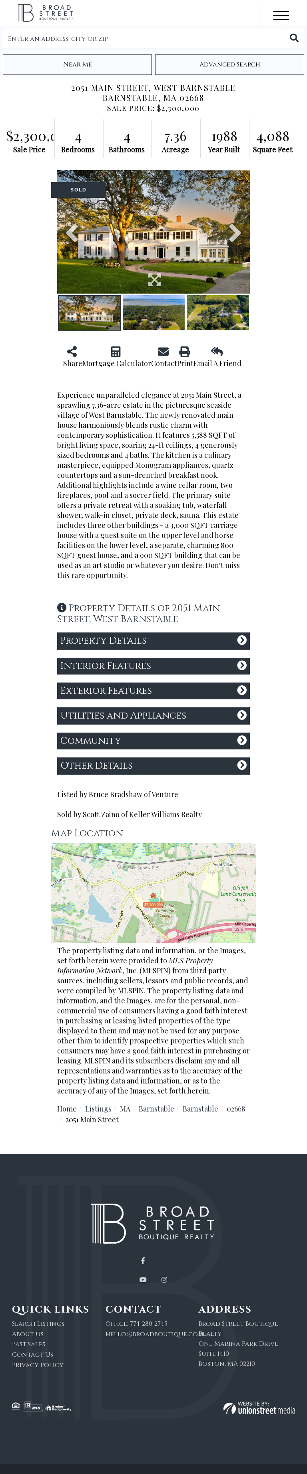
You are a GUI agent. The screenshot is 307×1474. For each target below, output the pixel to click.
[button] (294, 39)
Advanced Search (229, 64)
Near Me (77, 64)
